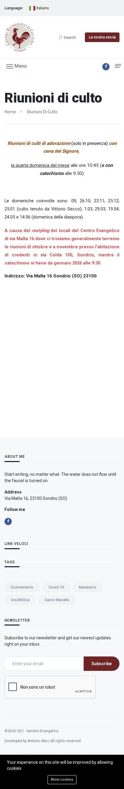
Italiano (42, 8)
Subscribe (101, 663)
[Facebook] (106, 66)
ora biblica (20, 600)
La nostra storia (102, 37)
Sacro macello (57, 600)
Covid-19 (56, 587)
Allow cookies (62, 779)
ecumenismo (22, 587)
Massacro (87, 587)
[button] (16, 66)
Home (10, 111)
